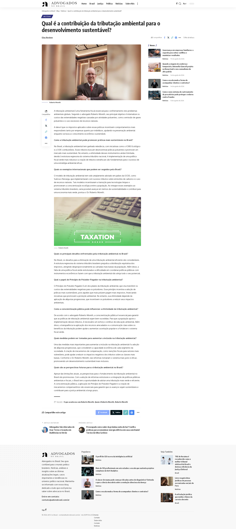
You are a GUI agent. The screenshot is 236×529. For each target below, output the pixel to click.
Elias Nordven (47, 37)
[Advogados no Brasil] (60, 3)
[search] (180, 3)
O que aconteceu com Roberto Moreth (79, 402)
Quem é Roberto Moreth (104, 402)
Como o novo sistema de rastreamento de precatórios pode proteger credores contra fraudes (177, 94)
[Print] (176, 38)
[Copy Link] (172, 38)
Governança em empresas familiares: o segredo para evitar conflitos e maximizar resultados (177, 52)
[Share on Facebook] (164, 38)
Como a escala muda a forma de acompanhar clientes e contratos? (122, 491)
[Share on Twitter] (168, 38)
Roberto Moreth (121, 402)
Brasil (177, 473)
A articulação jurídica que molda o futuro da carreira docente (183, 497)
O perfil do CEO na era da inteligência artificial (114, 456)
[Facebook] (176, 3)
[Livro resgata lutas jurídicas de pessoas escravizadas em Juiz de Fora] (167, 481)
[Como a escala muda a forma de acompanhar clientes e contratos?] (154, 83)
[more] (137, 3)
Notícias (47, 16)
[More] (179, 38)
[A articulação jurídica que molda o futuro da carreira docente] (167, 497)
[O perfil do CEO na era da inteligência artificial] (87, 459)
